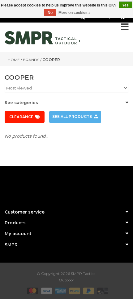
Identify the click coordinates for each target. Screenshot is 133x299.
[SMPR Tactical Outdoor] (42, 37)
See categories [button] (21, 102)
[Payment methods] (32, 290)
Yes (125, 5)
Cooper (51, 59)
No (50, 12)
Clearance (21, 116)
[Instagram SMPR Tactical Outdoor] (78, 185)
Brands (31, 59)
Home (14, 59)
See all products (72, 116)
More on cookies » (74, 12)
